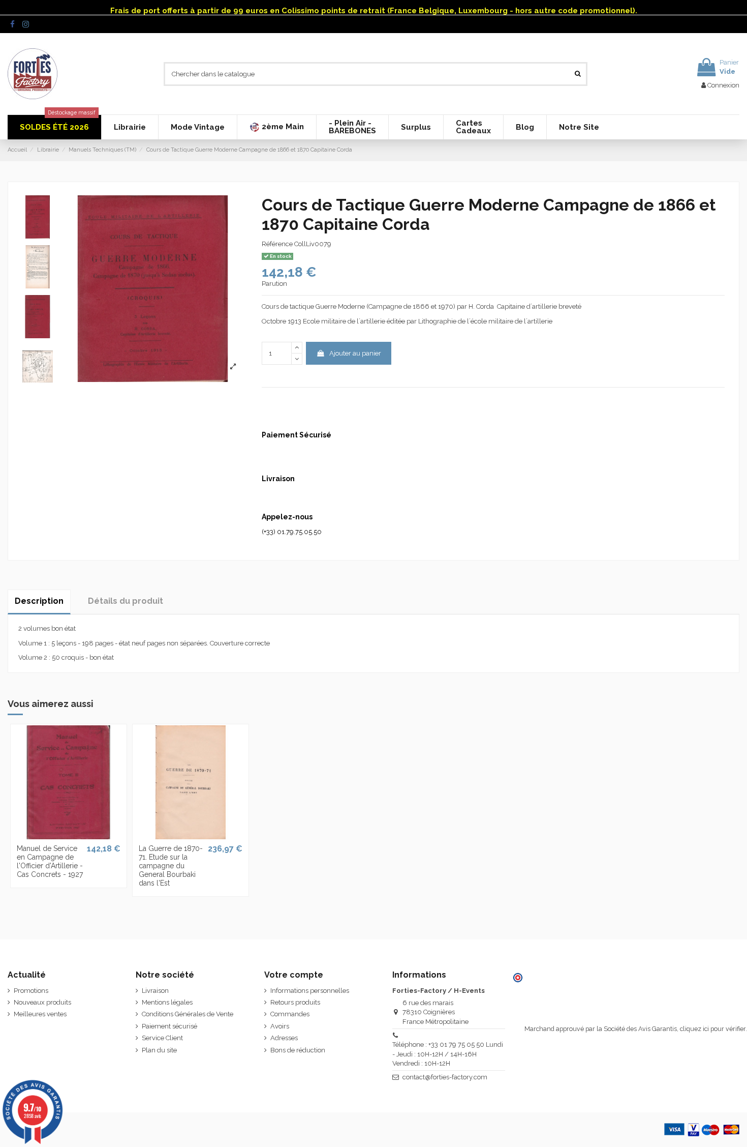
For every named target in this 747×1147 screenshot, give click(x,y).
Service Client (162, 1038)
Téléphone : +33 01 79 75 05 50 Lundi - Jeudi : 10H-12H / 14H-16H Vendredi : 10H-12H (447, 1054)
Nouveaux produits (42, 1002)
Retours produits (295, 1002)
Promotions (31, 990)
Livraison (155, 990)
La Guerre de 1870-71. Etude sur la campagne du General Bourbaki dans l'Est (171, 865)
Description (39, 601)
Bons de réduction (297, 1050)
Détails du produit (125, 601)
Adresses (284, 1038)
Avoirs (279, 1026)
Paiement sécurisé (169, 1026)
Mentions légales (167, 1002)
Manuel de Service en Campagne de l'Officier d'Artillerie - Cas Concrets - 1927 (50, 861)
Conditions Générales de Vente (187, 1014)
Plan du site (159, 1050)
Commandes (289, 1014)
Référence (277, 244)
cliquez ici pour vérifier (712, 1029)
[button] (276, 127)
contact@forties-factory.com (444, 1077)
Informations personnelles (309, 990)
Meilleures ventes (40, 1014)
